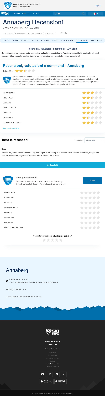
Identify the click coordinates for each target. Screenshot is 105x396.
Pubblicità (52, 344)
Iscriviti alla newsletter (52, 349)
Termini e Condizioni (52, 358)
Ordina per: (79, 140)
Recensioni (82, 40)
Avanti (92, 180)
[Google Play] (47, 381)
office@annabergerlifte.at (24, 296)
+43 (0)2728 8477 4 (16, 289)
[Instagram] (57, 374)
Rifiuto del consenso (52, 367)
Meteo (16, 13)
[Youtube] (42, 374)
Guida (7, 40)
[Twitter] (49, 374)
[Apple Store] (60, 381)
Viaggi (25, 13)
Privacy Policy (52, 355)
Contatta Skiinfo (52, 341)
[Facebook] (64, 374)
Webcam (45, 40)
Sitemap (52, 361)
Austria (51, 34)
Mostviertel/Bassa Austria (28, 34)
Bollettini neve (21, 40)
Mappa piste (97, 40)
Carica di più (52, 165)
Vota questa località (10, 128)
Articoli (37, 13)
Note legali (52, 352)
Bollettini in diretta (62, 40)
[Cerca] (83, 13)
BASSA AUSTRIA (13, 27)
